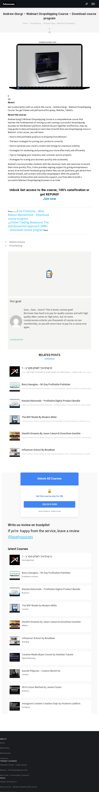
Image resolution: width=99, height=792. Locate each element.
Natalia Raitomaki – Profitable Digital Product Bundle (51, 400)
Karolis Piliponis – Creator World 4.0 (41, 670)
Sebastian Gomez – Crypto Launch (13, 765)
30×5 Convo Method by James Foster (41, 687)
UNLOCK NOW (49, 504)
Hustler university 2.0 (8, 781)
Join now (49, 199)
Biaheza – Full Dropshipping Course (14, 770)
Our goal (15, 301)
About (2, 743)
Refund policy (5, 753)
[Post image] (15, 371)
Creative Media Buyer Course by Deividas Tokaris (47, 654)
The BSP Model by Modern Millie (39, 417)
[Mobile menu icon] (93, 3)
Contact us (4, 758)
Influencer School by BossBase (38, 449)
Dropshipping (15, 245)
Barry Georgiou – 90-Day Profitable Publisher (46, 384)
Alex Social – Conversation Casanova (14, 775)
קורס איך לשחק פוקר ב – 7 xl (37, 368)
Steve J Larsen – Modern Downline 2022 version (18, 787)
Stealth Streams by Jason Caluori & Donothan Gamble (51, 433)
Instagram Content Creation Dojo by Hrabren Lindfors (51, 703)
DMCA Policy (5, 748)
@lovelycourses (20, 536)
